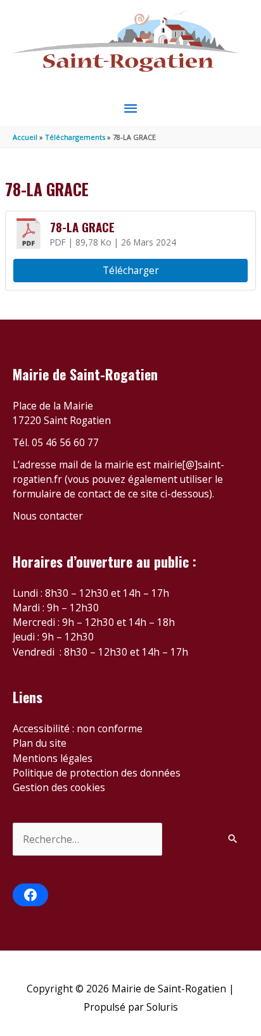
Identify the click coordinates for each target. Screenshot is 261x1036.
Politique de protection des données (97, 773)
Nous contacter (48, 516)
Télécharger (131, 270)
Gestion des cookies (59, 787)
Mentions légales (52, 758)
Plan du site (40, 743)
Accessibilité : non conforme (78, 728)
